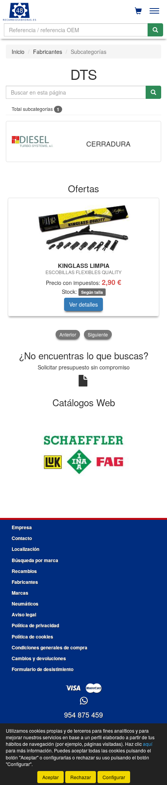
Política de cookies (32, 636)
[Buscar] (155, 29)
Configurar (114, 777)
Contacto (22, 538)
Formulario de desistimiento (42, 669)
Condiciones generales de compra (49, 647)
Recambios (24, 571)
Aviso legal (24, 614)
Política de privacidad (35, 625)
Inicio (18, 51)
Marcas (20, 592)
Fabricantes (47, 51)
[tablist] (83, 269)
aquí (147, 743)
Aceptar (50, 777)
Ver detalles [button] (83, 304)
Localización (25, 548)
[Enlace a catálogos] (83, 454)
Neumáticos (25, 603)
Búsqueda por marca (35, 560)
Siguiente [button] (98, 334)
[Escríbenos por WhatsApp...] (84, 701)
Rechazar (80, 777)
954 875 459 (83, 714)
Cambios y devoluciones (39, 658)
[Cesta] (138, 11)
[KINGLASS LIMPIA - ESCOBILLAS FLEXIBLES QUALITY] (83, 229)
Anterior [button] (67, 334)
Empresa (22, 527)
